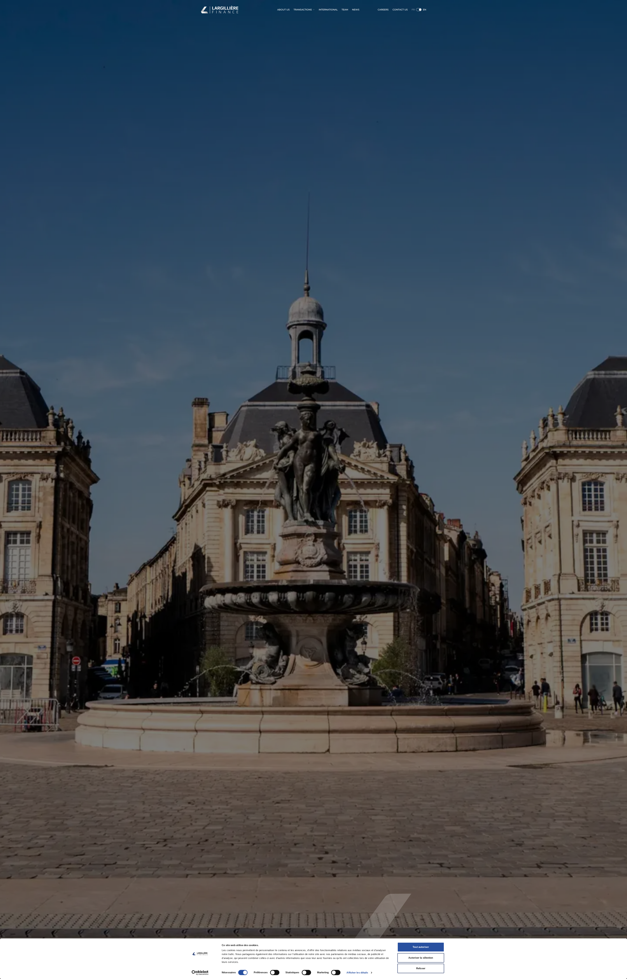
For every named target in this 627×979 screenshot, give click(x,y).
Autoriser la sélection (420, 957)
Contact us (400, 9)
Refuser (420, 968)
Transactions (303, 9)
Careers (383, 9)
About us (283, 9)
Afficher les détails (357, 972)
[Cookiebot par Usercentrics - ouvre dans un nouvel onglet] (200, 972)
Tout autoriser (421, 947)
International (328, 9)
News (355, 9)
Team (345, 9)
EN (424, 9)
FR (413, 9)
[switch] (274, 972)
